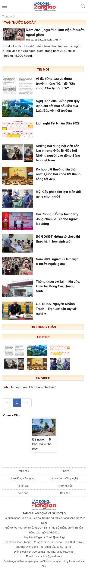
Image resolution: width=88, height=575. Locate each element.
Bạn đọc (65, 493)
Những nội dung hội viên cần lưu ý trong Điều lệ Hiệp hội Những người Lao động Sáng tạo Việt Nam (58, 153)
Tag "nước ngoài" (20, 22)
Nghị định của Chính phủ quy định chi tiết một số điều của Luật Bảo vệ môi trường (57, 105)
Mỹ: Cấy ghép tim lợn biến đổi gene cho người (58, 194)
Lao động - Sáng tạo (23, 478)
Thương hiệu (65, 485)
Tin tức (65, 471)
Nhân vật (23, 485)
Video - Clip (11, 415)
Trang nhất (8, 16)
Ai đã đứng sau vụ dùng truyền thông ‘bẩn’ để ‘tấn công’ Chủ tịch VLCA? (55, 83)
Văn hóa (23, 493)
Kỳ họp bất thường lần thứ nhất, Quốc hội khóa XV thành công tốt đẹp (58, 174)
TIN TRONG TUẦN (43, 327)
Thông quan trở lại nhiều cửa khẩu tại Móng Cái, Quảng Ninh (57, 286)
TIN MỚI (43, 69)
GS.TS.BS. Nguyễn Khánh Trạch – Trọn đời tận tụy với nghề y (56, 308)
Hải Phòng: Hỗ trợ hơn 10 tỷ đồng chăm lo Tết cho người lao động (57, 218)
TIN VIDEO (42, 378)
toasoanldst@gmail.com (48, 556)
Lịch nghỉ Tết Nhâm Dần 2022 (57, 123)
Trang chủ (23, 471)
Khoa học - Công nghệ (65, 478)
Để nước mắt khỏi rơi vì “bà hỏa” (33, 387)
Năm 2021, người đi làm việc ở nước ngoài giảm (57, 261)
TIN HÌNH (43, 336)
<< (7, 402)
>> (26, 402)
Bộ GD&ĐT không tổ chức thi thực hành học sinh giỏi (58, 239)
